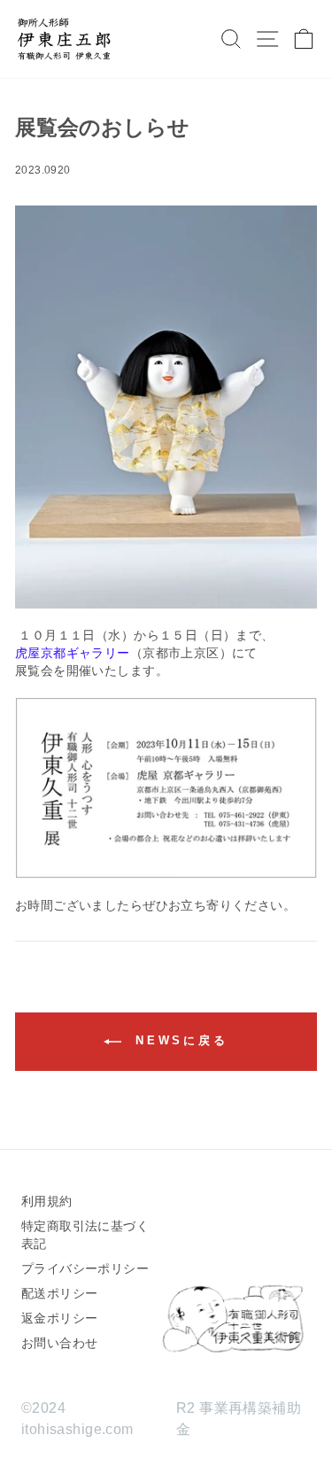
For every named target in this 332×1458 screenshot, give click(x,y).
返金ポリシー (59, 1318)
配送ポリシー (59, 1293)
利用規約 (47, 1201)
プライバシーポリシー (85, 1268)
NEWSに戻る (178, 1041)
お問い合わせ (59, 1343)
